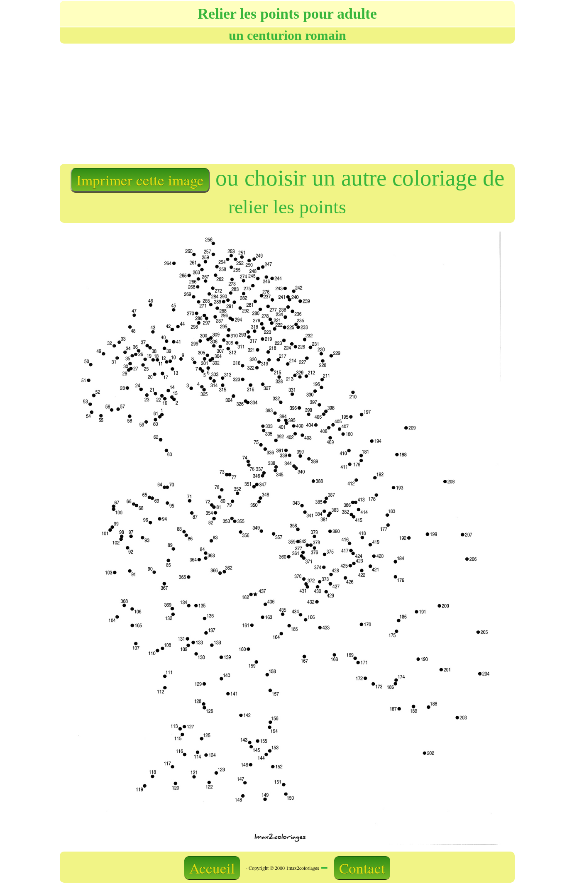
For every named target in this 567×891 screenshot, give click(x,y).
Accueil (212, 868)
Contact (362, 868)
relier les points (287, 206)
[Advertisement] (172, 103)
